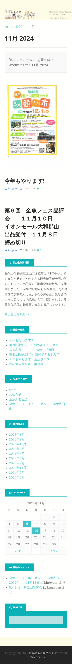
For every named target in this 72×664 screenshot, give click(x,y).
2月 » (54, 551)
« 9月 (18, 551)
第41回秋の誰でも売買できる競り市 (34, 354)
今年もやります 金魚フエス (29, 359)
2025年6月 (17, 454)
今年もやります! (24, 180)
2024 (18, 26)
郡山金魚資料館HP (17, 314)
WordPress (37, 657)
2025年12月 (17, 444)
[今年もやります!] (36, 174)
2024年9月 (17, 472)
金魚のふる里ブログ (41, 653)
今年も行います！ (21, 340)
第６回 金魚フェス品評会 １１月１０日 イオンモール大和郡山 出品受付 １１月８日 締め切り (37, 226)
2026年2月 (17, 439)
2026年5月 (17, 434)
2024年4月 (17, 477)
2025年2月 (17, 463)
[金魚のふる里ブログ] (36, 15)
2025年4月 (17, 458)
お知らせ (15, 394)
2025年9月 (17, 449)
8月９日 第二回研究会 (25, 587)
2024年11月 (17, 468)
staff (12, 390)
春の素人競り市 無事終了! (28, 364)
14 (36, 530)
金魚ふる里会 (18, 399)
